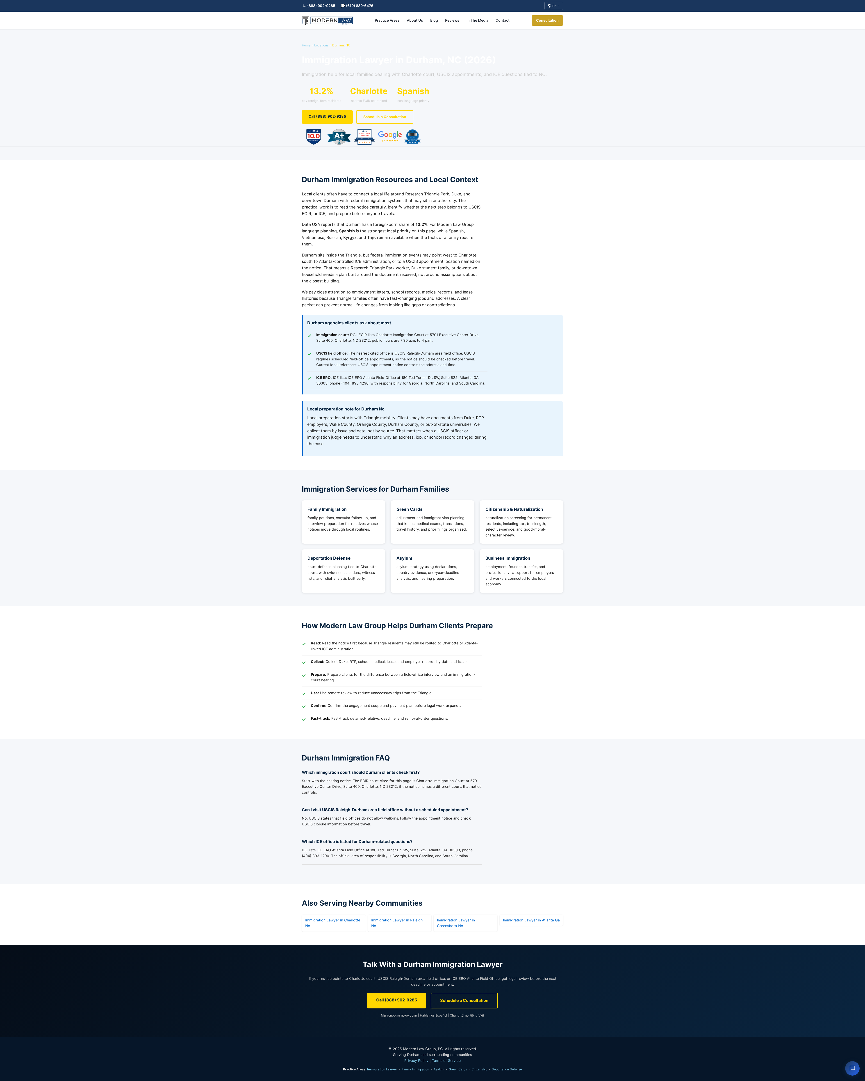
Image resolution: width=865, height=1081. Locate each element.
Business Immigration (507, 558)
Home (306, 45)
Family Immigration (327, 509)
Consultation (547, 20)
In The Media (477, 20)
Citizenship (479, 1069)
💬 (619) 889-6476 (357, 5)
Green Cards (409, 509)
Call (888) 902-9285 (327, 116)
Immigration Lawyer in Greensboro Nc (456, 923)
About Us (415, 20)
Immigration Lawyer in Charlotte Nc (332, 923)
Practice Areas (387, 20)
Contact (503, 20)
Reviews (452, 20)
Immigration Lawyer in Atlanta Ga (531, 920)
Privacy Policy (416, 1060)
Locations (321, 45)
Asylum (404, 558)
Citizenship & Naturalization (514, 509)
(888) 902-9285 (321, 5)
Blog (434, 20)
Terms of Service (446, 1060)
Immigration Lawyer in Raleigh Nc (397, 923)
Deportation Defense (329, 558)
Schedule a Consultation (384, 117)
